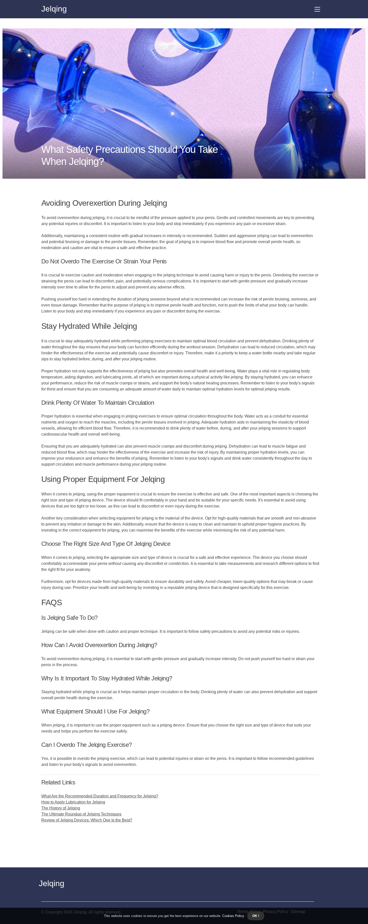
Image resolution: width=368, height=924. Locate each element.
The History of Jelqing (60, 808)
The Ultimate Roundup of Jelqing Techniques (81, 814)
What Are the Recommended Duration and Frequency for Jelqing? (99, 796)
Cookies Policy (232, 916)
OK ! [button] (255, 916)
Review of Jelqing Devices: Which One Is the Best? (86, 820)
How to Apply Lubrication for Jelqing (73, 802)
